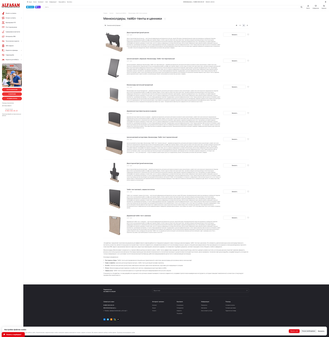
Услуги (154, 310)
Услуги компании (12, 89)
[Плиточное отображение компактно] (240, 25)
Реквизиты (204, 305)
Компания (180, 302)
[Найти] (301, 7)
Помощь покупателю (8, 103)
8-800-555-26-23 (11, 111)
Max (39, 7)
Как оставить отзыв (206, 310)
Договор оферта (6, 105)
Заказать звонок (210, 2)
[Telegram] (108, 319)
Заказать (234, 35)
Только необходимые (308, 331)
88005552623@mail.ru (109, 308)
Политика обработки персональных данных (11, 114)
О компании (180, 305)
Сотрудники (180, 308)
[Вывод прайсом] (247, 25)
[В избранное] (248, 34)
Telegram (31, 7)
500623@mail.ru (187, 2)
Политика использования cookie (126, 332)
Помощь (228, 302)
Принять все (294, 331)
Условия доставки (231, 308)
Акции (154, 308)
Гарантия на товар (231, 310)
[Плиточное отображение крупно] (236, 25)
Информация (205, 302)
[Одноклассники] (111, 319)
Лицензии (179, 313)
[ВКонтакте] (104, 319)
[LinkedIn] (115, 319)
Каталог (154, 305)
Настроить (321, 331)
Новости (179, 310)
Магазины (204, 308)
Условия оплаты (230, 305)
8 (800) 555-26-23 (198, 2)
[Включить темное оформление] (325, 2)
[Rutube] (118, 319)
